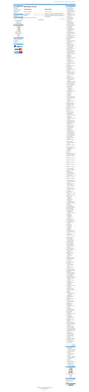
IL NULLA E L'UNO (70, 242)
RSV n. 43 (68, 108)
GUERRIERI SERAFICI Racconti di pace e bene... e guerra (71, 349)
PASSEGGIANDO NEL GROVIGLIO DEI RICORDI (70, 123)
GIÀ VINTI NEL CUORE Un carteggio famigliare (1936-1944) (71, 97)
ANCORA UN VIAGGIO (71, 310)
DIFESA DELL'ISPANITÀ (71, 154)
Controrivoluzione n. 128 (71, 195)
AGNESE (68, 318)
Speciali (67, 366)
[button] (58, 1)
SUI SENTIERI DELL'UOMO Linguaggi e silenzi (71, 114)
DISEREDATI (69, 38)
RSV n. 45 (68, 110)
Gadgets (15, 12)
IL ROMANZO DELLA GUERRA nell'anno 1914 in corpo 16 (71, 15)
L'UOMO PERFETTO (70, 237)
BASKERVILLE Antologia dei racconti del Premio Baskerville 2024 (71, 135)
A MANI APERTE (70, 303)
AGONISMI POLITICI (70, 270)
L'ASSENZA (69, 66)
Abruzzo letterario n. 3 (70, 208)
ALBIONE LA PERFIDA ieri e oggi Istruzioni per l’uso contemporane (71, 273)
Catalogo (20, 4)
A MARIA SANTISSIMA (70, 207)
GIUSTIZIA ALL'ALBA (70, 65)
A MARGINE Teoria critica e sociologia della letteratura (71, 53)
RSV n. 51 (68, 152)
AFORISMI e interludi (70, 338)
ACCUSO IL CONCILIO (71, 339)
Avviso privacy (16, 40)
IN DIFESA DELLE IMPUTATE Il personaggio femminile (70, 200)
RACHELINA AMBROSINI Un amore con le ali (71, 305)
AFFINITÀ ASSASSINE (70, 269)
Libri (14, 8)
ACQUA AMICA (69, 311)
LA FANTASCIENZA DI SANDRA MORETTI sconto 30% (70, 30)
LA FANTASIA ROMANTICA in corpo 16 (70, 235)
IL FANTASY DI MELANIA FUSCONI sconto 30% (70, 61)
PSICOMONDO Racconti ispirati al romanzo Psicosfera (70, 239)
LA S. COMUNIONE (71, 353)
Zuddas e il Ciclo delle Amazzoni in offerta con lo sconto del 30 (71, 84)
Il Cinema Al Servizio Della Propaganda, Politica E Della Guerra (70, 47)
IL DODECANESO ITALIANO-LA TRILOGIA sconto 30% (71, 11)
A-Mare (68, 170)
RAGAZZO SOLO (70, 252)
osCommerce (46, 388)
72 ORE (68, 39)
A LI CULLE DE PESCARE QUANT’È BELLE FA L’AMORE (70, 22)
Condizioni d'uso (16, 41)
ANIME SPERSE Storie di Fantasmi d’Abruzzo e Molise (71, 231)
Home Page (16, 4)
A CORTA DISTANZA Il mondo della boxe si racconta (70, 79)
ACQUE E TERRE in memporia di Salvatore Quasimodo (18, 33)
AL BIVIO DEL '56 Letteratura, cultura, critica (70, 265)
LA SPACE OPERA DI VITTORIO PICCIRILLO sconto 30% (71, 33)
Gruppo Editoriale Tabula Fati (47, 387)
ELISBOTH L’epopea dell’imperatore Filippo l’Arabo (70, 289)
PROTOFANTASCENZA (71, 107)
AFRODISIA (69, 271)
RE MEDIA (69, 302)
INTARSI (69, 352)
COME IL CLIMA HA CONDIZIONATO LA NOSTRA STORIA (70, 126)
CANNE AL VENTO (70, 241)
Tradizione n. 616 (70, 109)
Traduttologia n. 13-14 (70, 221)
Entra (24, 4)
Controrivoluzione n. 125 (71, 153)
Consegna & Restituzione (18, 39)
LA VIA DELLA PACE (71, 351)
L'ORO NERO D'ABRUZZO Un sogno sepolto (71, 118)
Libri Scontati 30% (17, 9)
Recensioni (68, 378)
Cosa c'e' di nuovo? (17, 25)
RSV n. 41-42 (69, 192)
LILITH (69, 359)
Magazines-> (16, 10)
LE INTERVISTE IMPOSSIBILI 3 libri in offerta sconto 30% (70, 333)
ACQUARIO (69, 312)
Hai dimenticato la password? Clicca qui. (30, 17)
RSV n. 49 (68, 151)
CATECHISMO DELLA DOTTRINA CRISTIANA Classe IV (71, 181)
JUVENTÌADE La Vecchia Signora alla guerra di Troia (70, 341)
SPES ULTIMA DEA (70, 243)
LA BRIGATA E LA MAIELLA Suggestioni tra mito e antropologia (71, 132)
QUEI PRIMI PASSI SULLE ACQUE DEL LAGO (70, 142)
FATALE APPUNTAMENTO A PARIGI (70, 100)
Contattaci (15, 42)
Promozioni (15, 11)
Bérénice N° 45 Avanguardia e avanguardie (69, 197)
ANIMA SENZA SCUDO (71, 257)
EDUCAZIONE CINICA (71, 37)
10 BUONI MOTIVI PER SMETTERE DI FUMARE (71, 92)
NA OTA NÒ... (70, 358)
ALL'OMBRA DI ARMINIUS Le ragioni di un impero (71, 212)
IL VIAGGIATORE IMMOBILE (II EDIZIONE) (70, 149)
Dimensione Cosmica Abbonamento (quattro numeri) (70, 188)
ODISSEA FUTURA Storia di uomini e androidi (70, 259)
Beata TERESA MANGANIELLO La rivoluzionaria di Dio (70, 316)
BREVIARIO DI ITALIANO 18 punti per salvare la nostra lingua (71, 50)
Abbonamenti (16, 7)
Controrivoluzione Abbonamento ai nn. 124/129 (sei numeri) (70, 8)
